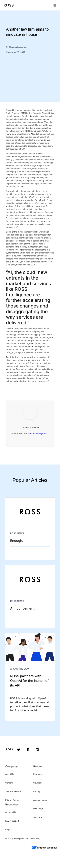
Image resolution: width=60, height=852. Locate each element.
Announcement (22, 608)
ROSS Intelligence (38, 433)
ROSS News (17, 533)
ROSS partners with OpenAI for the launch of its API (29, 680)
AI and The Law (19, 668)
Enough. (16, 541)
